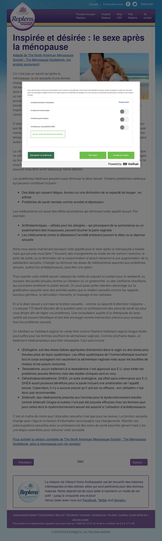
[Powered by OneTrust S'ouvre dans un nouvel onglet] (123, 164)
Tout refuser (93, 155)
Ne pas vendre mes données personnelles (48, 134)
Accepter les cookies (121, 155)
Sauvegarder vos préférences (41, 155)
